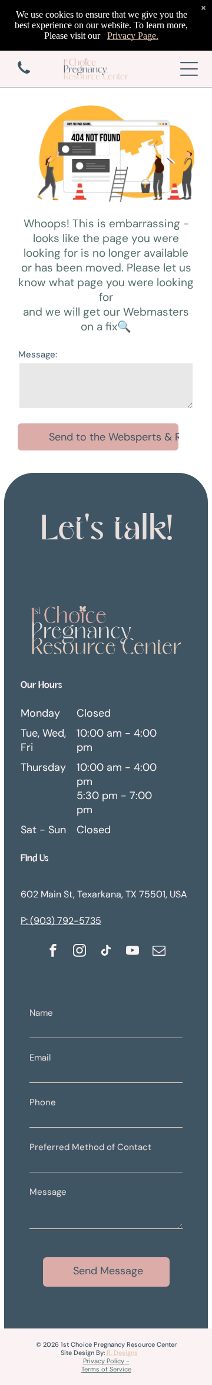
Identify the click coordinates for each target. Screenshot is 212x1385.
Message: (37, 354)
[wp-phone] (24, 75)
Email (40, 1057)
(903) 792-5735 (65, 921)
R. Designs (122, 1352)
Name (41, 1013)
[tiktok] (106, 952)
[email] (159, 952)
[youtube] (132, 952)
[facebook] (53, 952)
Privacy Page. (132, 36)
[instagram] (79, 952)
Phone (42, 1102)
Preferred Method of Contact (90, 1147)
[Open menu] (189, 69)
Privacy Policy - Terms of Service (106, 1365)
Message (48, 1192)
